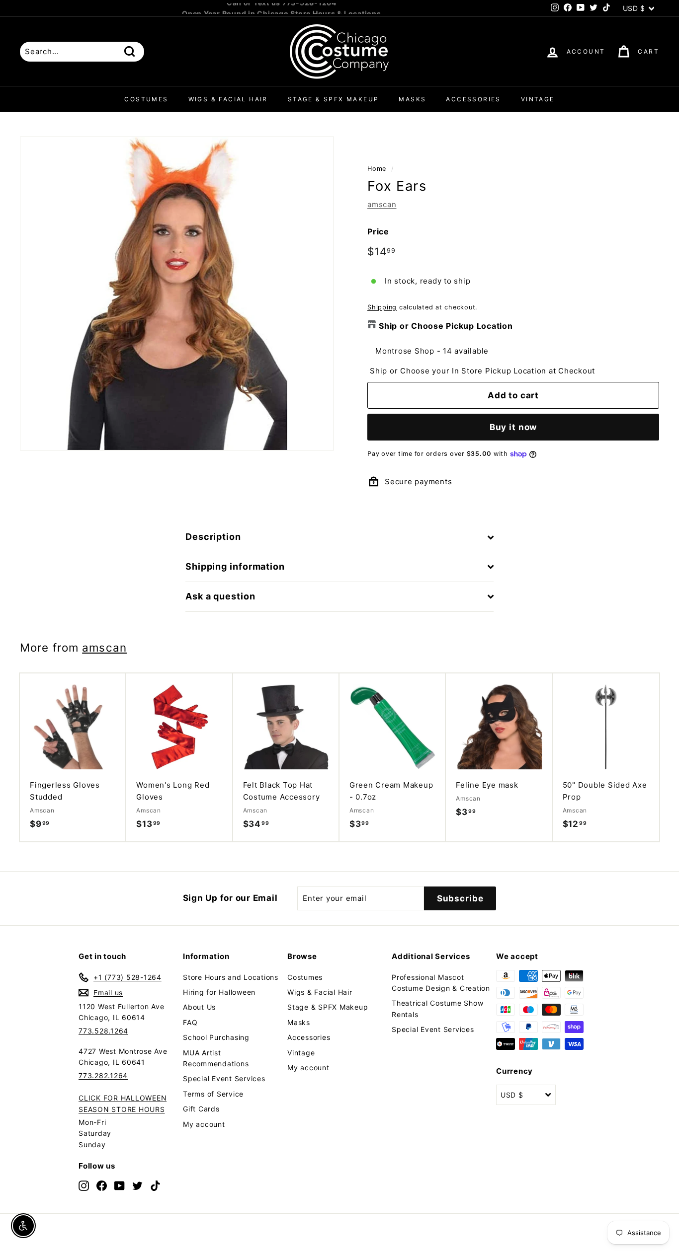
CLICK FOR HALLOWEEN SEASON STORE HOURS (123, 1103)
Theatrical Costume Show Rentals (437, 1008)
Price (378, 231)
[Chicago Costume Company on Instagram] (84, 1185)
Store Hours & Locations (335, 8)
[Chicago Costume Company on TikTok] (155, 1185)
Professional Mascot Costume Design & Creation (441, 982)
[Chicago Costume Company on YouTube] (119, 1185)
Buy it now (513, 427)
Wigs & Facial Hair (228, 99)
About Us (199, 1007)
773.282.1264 (103, 1075)
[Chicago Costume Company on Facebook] (101, 1185)
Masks (412, 99)
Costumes (146, 99)
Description (213, 536)
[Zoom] (177, 293)
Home (376, 168)
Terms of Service (213, 1094)
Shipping (382, 307)
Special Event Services (224, 1078)
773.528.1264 (103, 1031)
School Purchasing (216, 1037)
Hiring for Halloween (219, 992)
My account (204, 1124)
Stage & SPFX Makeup (333, 99)
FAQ (190, 1022)
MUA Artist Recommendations (216, 1058)
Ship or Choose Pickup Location (446, 326)
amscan (382, 204)
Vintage (538, 99)
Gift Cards (201, 1109)
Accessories (473, 99)
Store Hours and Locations (230, 977)
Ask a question (220, 596)
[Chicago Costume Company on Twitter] (137, 1185)
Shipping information (235, 566)
